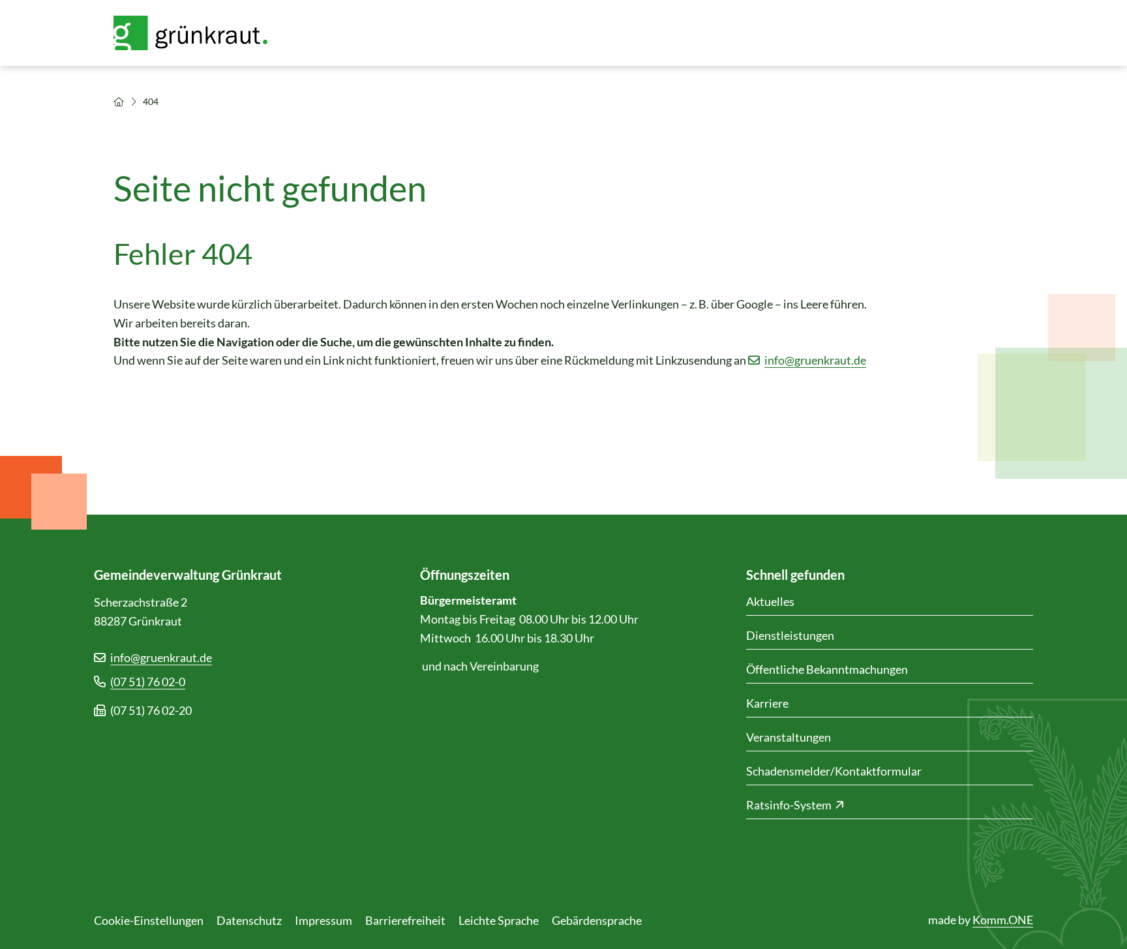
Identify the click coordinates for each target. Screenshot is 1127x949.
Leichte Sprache (498, 920)
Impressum (323, 920)
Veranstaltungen (788, 737)
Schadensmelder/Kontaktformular (834, 771)
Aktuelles (770, 601)
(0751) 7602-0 (147, 681)
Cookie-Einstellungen (148, 920)
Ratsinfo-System (789, 805)
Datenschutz (249, 920)
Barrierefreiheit (405, 920)
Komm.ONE (1002, 919)
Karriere (767, 703)
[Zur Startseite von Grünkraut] (198, 33)
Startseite (118, 102)
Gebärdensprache (597, 920)
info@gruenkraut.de (815, 360)
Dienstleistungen (790, 635)
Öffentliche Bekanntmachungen (827, 669)
